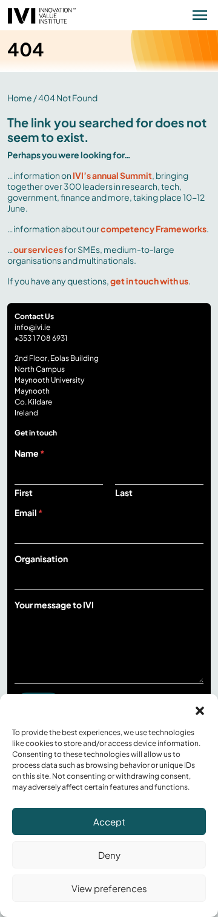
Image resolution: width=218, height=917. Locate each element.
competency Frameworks (153, 228)
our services (38, 249)
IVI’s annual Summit (112, 175)
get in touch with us (149, 280)
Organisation (41, 558)
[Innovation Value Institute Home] (42, 13)
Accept (109, 821)
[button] (200, 709)
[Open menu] (200, 15)
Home (19, 97)
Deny (109, 855)
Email (29, 512)
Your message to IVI (54, 604)
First (24, 493)
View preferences (109, 888)
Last (124, 493)
